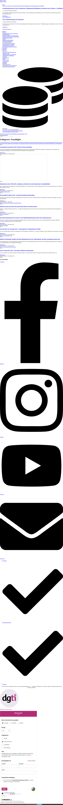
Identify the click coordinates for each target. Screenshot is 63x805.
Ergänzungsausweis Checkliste (8, 44)
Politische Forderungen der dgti (8, 66)
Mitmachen (4, 49)
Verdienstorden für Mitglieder (8, 55)
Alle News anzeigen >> (7, 29)
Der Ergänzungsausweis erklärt (8, 43)
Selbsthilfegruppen (6, 34)
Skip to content (3, 0)
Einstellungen (39, 804)
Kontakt (4, 58)
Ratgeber (4, 31)
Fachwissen (4, 47)
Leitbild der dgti (5, 61)
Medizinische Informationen (7, 40)
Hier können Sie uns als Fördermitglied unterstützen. (12, 130)
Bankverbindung (5, 57)
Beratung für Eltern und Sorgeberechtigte (10, 35)
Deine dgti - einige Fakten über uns (9, 52)
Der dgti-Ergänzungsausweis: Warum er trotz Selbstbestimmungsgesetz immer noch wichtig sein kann (25, 217)
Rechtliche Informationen (7, 41)
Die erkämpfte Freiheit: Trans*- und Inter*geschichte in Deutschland (17, 195)
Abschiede (4, 56)
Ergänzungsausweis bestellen (8, 45)
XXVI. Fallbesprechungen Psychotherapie (13, 19)
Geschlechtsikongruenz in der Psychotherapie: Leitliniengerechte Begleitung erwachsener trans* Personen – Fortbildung (32, 8)
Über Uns (4, 50)
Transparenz (4, 62)
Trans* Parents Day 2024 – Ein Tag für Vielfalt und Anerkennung (16, 250)
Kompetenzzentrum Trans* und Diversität (10, 36)
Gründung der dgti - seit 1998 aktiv (9, 54)
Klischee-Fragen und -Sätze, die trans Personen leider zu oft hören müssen (18, 206)
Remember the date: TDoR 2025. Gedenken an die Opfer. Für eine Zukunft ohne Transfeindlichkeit (25, 184)
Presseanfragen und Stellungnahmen (9, 65)
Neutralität (4, 63)
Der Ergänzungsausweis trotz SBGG (9, 46)
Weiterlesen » (5, 15)
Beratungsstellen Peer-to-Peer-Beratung (10, 33)
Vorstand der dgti (5, 53)
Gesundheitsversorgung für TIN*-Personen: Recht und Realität (16, 147)
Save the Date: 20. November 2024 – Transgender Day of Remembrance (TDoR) (20, 229)
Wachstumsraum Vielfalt (7, 37)
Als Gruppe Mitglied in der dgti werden (10, 131)
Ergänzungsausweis (4, 135)
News (3, 4)
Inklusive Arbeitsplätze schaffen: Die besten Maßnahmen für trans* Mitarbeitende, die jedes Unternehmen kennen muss (30, 239)
